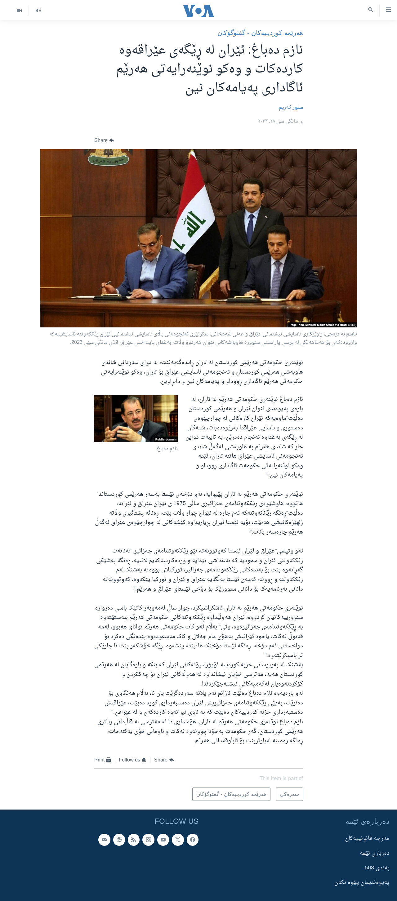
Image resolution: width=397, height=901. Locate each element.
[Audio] (38, 11)
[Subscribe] (104, 840)
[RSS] (134, 840)
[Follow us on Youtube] (163, 840)
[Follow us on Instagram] (148, 840)
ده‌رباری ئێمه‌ (375, 853)
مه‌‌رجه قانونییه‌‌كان (367, 838)
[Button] (104, 140)
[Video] (19, 11)
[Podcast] (119, 840)
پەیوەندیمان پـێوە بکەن (362, 882)
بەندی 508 (377, 868)
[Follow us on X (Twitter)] (178, 840)
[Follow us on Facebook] (192, 840)
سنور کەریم (291, 107)
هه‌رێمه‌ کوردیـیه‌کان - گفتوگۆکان (260, 32)
